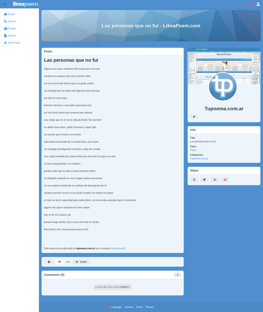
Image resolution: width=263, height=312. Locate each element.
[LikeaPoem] (26, 4)
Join (110, 287)
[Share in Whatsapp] (215, 179)
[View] (59, 261)
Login (98, 287)
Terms (139, 307)
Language (116, 307)
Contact (129, 307)
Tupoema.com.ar (199, 158)
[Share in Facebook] (194, 179)
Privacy (150, 307)
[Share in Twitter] (204, 179)
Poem (193, 150)
